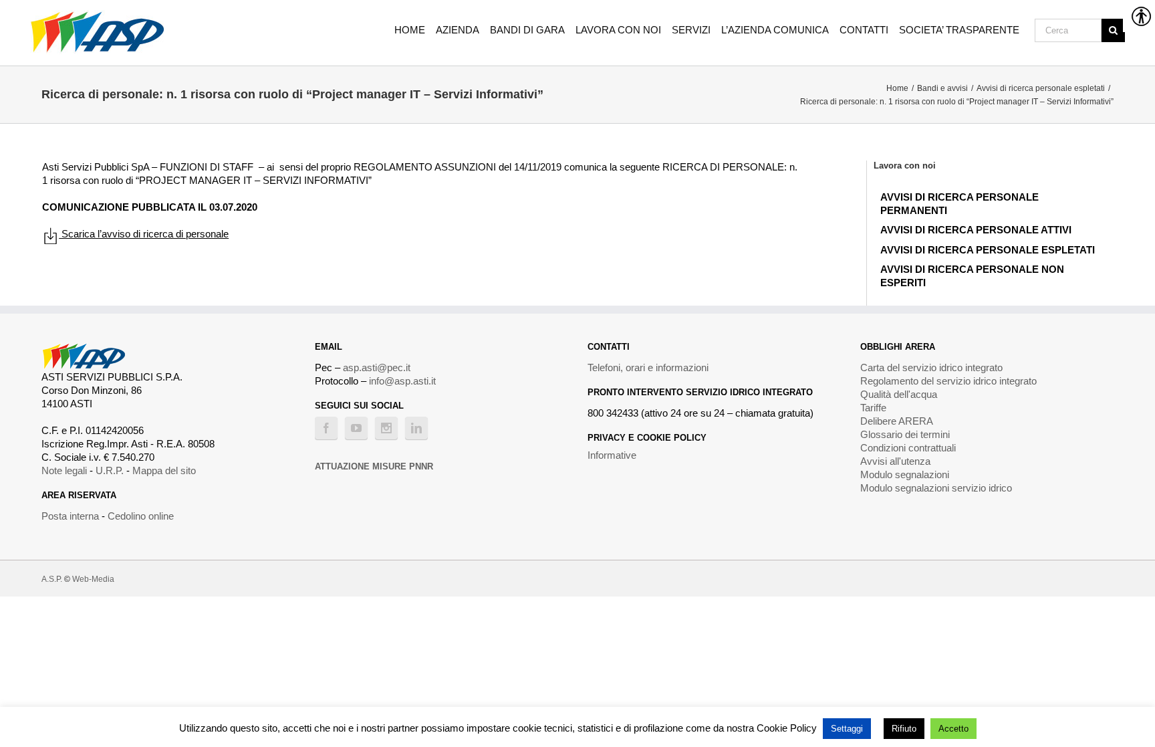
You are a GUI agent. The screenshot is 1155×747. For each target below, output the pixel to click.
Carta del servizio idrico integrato (931, 367)
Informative (612, 455)
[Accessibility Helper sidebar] (1139, 16)
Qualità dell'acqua (898, 394)
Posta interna (70, 516)
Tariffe (873, 407)
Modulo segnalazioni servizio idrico (936, 488)
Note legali (64, 470)
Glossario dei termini (905, 434)
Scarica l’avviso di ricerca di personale (144, 233)
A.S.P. (51, 579)
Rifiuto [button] (904, 729)
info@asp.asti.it (402, 381)
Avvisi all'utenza (895, 461)
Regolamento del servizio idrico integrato (948, 381)
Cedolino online (141, 516)
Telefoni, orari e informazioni (648, 367)
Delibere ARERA (896, 421)
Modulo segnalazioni (904, 474)
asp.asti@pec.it (376, 367)
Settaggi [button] (847, 729)
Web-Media (93, 579)
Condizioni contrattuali (908, 447)
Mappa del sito (164, 470)
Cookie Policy (787, 728)
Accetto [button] (953, 729)
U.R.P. (110, 470)
